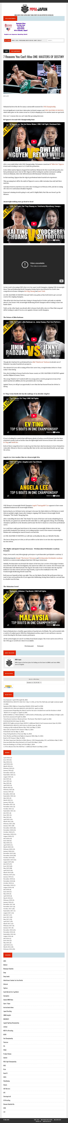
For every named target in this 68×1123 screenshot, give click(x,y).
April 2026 (6, 758)
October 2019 (7, 857)
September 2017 (8, 911)
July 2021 (6, 813)
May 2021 (6, 817)
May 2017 (6, 919)
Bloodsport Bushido (8, 969)
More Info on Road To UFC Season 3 (14, 729)
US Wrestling (6, 1100)
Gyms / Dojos (6, 1004)
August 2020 (7, 836)
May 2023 (6, 783)
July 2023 (6, 779)
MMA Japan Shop (57, 1119)
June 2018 (6, 892)
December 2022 (8, 794)
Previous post (29, 646)
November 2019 (8, 855)
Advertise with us (47, 1121)
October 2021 (7, 809)
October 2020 (7, 832)
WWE (4, 1108)
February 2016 (7, 949)
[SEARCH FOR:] (55, 40)
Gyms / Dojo (36, 1119)
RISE (4, 1066)
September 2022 (8, 796)
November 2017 (8, 906)
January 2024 (7, 770)
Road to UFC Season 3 (9, 738)
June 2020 (6, 841)
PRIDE (4, 1050)
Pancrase (5, 1042)
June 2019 (6, 866)
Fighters (5, 988)
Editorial (5, 984)
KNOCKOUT (6, 1019)
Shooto (5, 1085)
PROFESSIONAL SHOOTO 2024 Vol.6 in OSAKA (17, 725)
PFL (4, 1046)
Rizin (4, 1069)
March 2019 (7, 872)
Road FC (5, 1073)
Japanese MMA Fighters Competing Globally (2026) (18, 706)
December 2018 (8, 879)
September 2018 (8, 885)
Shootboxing (6, 1081)
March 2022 (7, 800)
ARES (4, 961)
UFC (4, 1093)
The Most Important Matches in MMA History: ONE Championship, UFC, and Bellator (29, 740)
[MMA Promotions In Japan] (54, 1)
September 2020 (8, 834)
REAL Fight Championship (9, 1062)
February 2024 (7, 768)
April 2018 (6, 896)
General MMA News (8, 1000)
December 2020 (8, 828)
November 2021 (8, 806)
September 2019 (8, 860)
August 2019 (7, 862)
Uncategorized (7, 1096)
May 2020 (6, 843)
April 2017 (6, 921)
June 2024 (6, 760)
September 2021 (8, 811)
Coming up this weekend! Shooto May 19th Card (17, 727)
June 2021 (6, 815)
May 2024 (6, 762)
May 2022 (6, 798)
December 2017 (8, 904)
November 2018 (8, 881)
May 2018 (6, 894)
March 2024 (7, 766)
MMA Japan (18, 659)
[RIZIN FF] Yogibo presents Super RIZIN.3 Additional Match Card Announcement (27, 723)
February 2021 (7, 824)
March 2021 (7, 821)
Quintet (5, 1058)
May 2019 (6, 868)
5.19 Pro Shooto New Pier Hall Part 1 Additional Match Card (21, 747)
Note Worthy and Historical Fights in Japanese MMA (19, 736)
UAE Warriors (6, 1089)
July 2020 (6, 838)
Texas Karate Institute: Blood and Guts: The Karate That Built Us (23, 719)
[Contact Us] (60, 1)
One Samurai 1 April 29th (11, 700)
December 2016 (8, 930)
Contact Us (38, 1121)
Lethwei (5, 1027)
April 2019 (6, 870)
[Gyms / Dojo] (51, 1)
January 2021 (7, 826)
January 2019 (7, 877)
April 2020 (6, 845)
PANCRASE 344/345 (9, 732)
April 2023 (6, 785)
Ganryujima (6, 996)
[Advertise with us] (63, 1)
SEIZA (4, 1077)
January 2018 (7, 902)
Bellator (5, 965)
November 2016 (8, 932)
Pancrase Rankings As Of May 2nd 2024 (15, 744)
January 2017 (7, 928)
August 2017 (7, 913)
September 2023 (8, 775)
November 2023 (8, 773)
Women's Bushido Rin (8, 1104)
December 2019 (8, 853)
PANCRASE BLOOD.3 (9, 721)
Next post (40, 646)
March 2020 (7, 847)
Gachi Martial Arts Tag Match (11, 992)
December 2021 (8, 804)
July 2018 (6, 889)
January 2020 (7, 851)
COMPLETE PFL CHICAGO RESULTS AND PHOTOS (18, 708)
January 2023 (7, 792)
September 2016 (8, 934)
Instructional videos (8, 1007)
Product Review (7, 1054)
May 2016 (6, 943)
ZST (4, 1112)
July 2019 (6, 864)
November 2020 (8, 830)
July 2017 (6, 915)
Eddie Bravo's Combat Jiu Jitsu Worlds (13, 980)
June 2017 (6, 917)
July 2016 (6, 938)
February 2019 (7, 875)
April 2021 (6, 819)
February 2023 (7, 789)
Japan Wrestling (7, 1011)
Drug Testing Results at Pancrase (13, 734)
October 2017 (7, 909)
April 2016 (6, 945)
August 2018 (7, 887)
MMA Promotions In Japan (46, 1119)
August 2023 (7, 777)
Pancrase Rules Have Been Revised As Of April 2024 (18, 742)
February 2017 (7, 926)
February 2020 (7, 849)
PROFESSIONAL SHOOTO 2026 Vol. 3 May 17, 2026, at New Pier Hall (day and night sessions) (31, 702)
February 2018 (7, 900)
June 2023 (6, 781)
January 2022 (7, 802)
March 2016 (7, 947)
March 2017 (7, 923)
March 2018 (7, 898)
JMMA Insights (7, 1015)
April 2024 (6, 764)
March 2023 (7, 787)
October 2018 (7, 883)
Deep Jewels (6, 976)
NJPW (4, 1035)
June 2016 (6, 940)
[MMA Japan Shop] (57, 1)
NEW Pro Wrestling (8, 1031)
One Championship (8, 1038)
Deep (4, 973)
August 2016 (7, 936)
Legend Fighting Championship (11, 1023)
